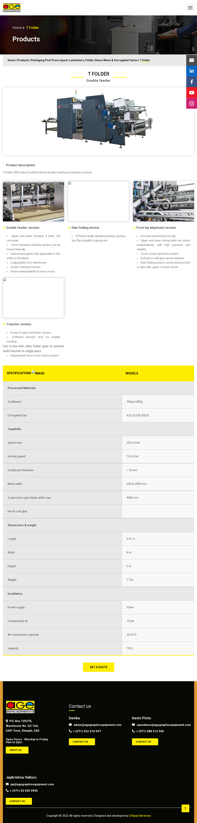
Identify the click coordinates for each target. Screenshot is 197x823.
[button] (98, 667)
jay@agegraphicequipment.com (32, 784)
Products (23, 60)
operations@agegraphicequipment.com (158, 724)
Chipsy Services (140, 815)
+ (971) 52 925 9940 (24, 790)
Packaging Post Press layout (49, 60)
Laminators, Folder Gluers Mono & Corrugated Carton (104, 60)
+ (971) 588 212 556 (150, 731)
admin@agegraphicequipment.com (97, 724)
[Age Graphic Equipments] (12, 7)
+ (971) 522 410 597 (87, 731)
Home (17, 28)
